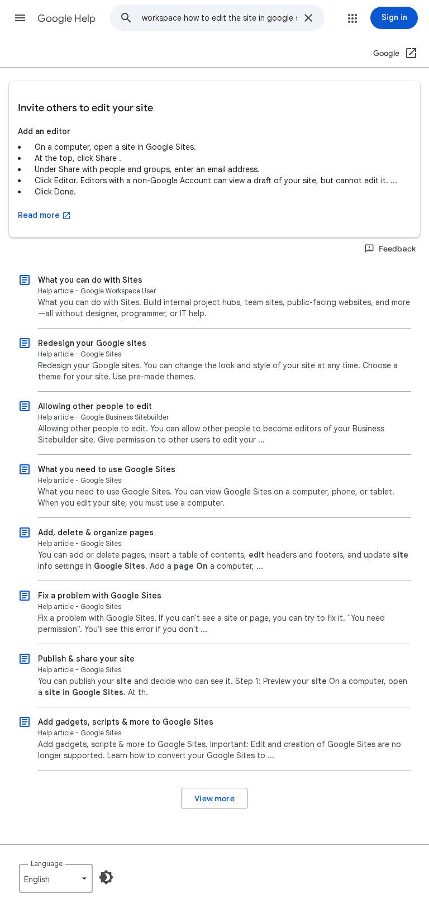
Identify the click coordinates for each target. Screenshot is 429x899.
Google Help (66, 18)
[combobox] (219, 18)
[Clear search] (308, 18)
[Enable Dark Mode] (106, 877)
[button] (20, 17)
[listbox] (56, 878)
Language (47, 863)
